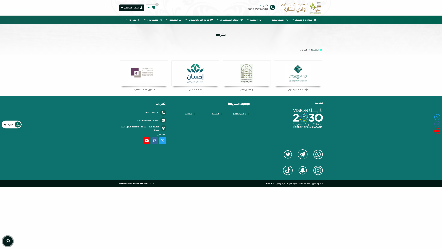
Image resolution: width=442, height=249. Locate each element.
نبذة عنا (188, 114)
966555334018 (151, 112)
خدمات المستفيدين (229, 20)
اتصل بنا (133, 20)
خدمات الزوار (153, 20)
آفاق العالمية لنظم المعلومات (131, 183)
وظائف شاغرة (278, 20)
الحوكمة (173, 20)
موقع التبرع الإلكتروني (198, 20)
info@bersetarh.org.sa (147, 120)
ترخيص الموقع (239, 114)
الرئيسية (314, 50)
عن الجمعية (256, 20)
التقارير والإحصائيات (304, 20)
